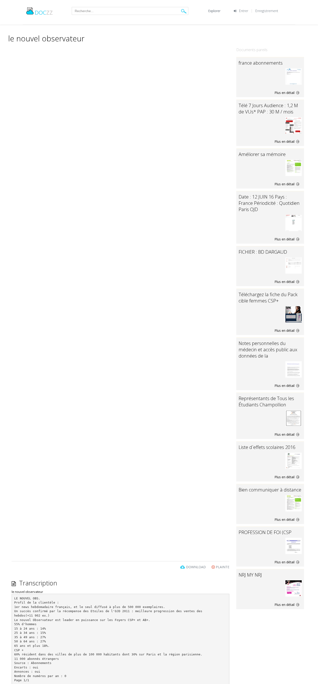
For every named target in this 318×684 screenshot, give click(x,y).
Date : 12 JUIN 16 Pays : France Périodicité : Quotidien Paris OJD (269, 203)
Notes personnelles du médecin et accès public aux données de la (268, 349)
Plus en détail (284, 92)
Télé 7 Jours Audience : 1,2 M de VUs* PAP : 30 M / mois (268, 108)
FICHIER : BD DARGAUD (263, 252)
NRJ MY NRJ (250, 575)
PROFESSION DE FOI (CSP (265, 532)
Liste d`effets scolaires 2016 (267, 447)
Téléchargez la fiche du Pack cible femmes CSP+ (268, 297)
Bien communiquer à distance (270, 490)
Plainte (222, 567)
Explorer (214, 11)
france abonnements (261, 63)
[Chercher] (184, 11)
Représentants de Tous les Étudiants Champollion (266, 401)
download (196, 567)
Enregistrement (266, 11)
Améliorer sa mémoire (262, 154)
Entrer (243, 11)
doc (44, 12)
